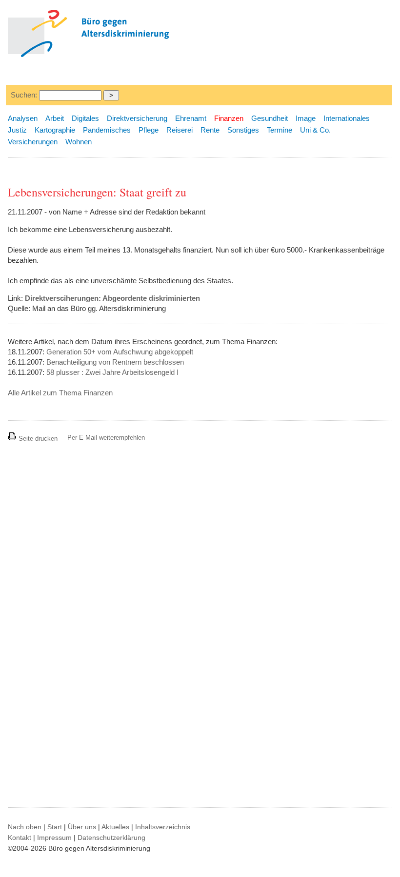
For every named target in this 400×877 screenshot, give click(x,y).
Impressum (54, 837)
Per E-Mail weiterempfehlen (106, 437)
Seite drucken (37, 438)
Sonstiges (243, 130)
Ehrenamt (190, 118)
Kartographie (55, 130)
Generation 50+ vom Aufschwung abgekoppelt (119, 352)
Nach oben (24, 827)
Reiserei (179, 130)
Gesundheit (269, 118)
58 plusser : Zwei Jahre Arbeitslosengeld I (112, 372)
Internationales (346, 118)
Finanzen (228, 118)
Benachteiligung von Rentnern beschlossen (115, 362)
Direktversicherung (137, 118)
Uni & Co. (315, 130)
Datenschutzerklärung (111, 837)
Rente (210, 130)
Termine (279, 130)
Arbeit (54, 118)
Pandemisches (107, 130)
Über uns (82, 827)
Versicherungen (33, 141)
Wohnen (78, 141)
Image (306, 118)
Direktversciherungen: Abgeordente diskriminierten (112, 298)
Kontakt (19, 837)
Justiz (17, 130)
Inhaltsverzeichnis (162, 827)
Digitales (85, 118)
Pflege (149, 130)
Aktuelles (115, 827)
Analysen (23, 118)
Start (54, 827)
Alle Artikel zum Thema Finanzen (60, 393)
